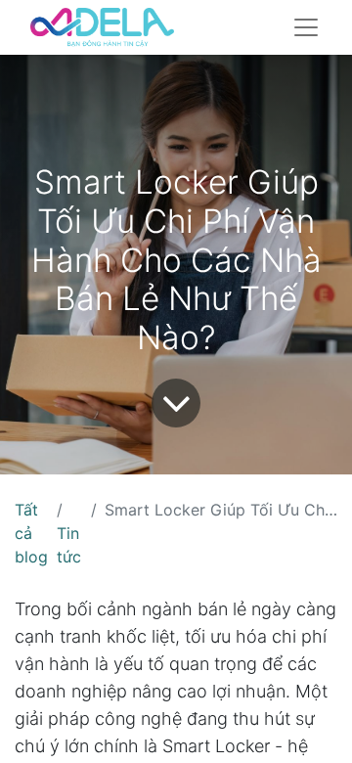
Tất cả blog (31, 533)
